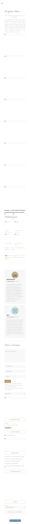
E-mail (6, 423)
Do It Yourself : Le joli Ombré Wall (11, 463)
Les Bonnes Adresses (18, 247)
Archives (6, 505)
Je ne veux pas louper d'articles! (14, 383)
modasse (14, 257)
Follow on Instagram (16, 520)
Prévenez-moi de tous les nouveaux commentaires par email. (14, 385)
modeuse (23, 257)
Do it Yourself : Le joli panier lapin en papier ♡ (14, 458)
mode (18, 257)
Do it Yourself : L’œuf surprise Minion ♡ (13, 461)
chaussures (22, 255)
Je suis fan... (12, 247)
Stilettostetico (11, 279)
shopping (7, 259)
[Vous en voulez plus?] (9, 435)
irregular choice (8, 257)
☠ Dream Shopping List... (13, 255)
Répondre (17, 281)
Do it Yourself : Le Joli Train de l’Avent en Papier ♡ (15, 456)
